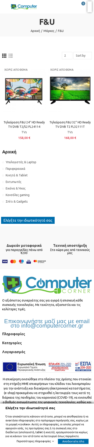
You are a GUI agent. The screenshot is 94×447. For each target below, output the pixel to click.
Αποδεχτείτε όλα (73, 441)
